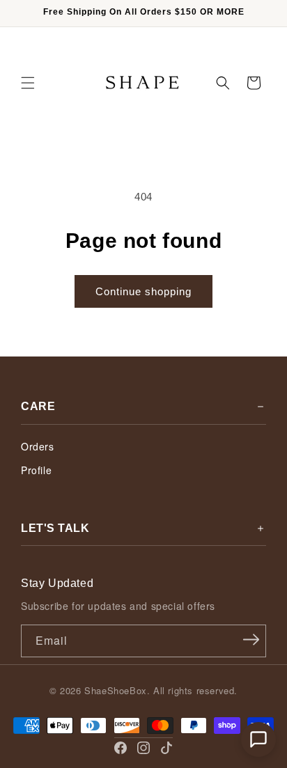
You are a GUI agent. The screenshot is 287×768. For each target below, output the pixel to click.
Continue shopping (143, 291)
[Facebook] (120, 748)
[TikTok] (166, 748)
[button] (28, 83)
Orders (37, 446)
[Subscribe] (250, 640)
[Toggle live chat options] (258, 739)
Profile (36, 470)
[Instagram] (143, 748)
